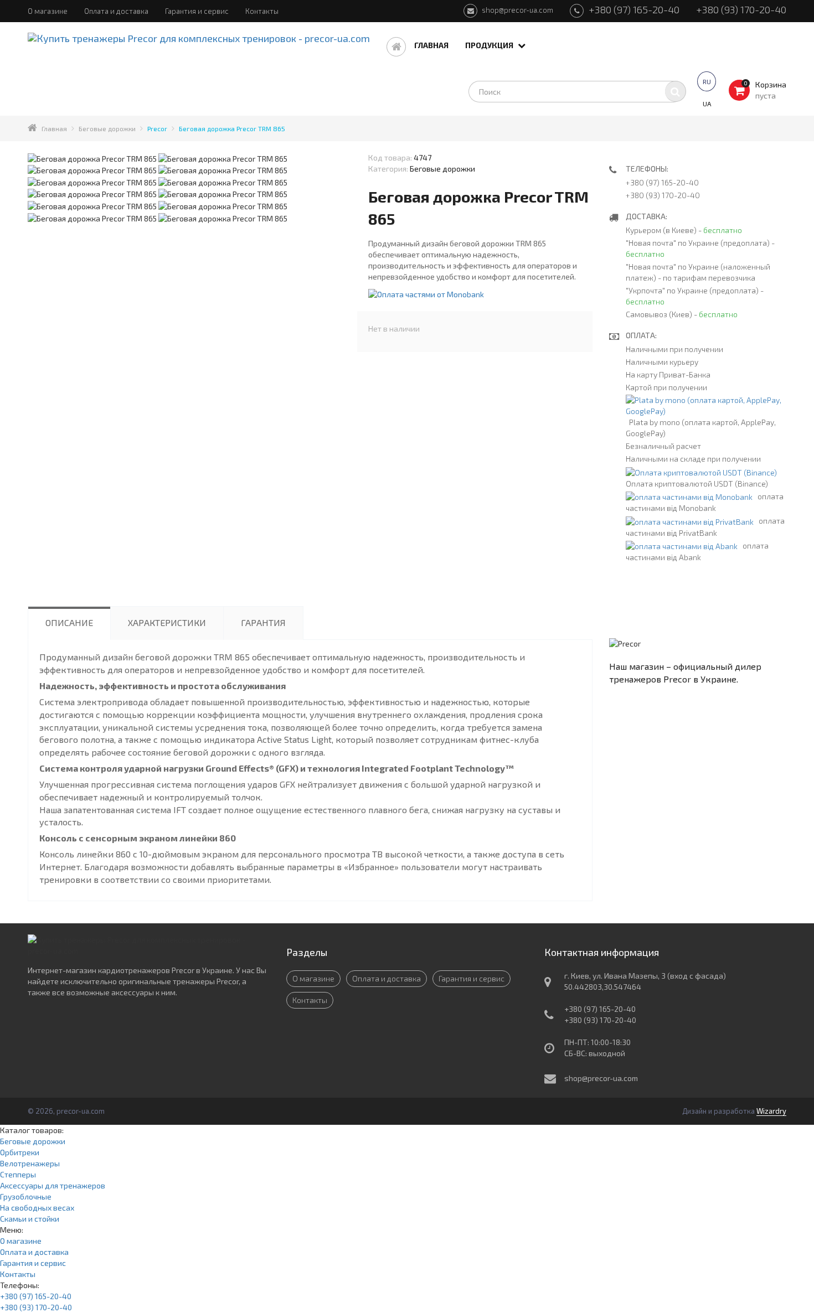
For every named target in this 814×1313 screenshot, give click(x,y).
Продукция (490, 45)
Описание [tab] (69, 622)
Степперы (18, 1174)
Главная (431, 45)
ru (707, 81)
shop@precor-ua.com (516, 10)
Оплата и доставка (116, 11)
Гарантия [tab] (263, 622)
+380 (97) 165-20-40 (632, 9)
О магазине (48, 11)
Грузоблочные (25, 1196)
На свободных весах (37, 1207)
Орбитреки (19, 1152)
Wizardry (771, 1111)
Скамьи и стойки (29, 1218)
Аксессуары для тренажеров (52, 1185)
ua (707, 103)
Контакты (262, 11)
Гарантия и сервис (197, 11)
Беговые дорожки (32, 1141)
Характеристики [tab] (167, 622)
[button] (426, 293)
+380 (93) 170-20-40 (741, 9)
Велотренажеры (30, 1163)
